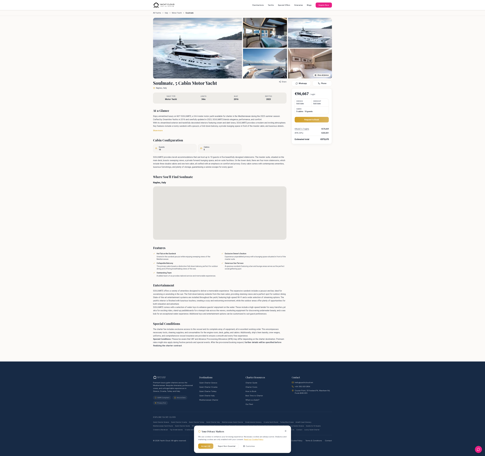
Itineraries (298, 5)
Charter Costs (251, 387)
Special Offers (284, 5)
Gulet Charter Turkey (207, 391)
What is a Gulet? (252, 400)
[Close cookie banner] (285, 431)
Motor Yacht (177, 13)
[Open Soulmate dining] (310, 33)
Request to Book (311, 120)
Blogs (309, 5)
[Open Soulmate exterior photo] (197, 48)
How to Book (251, 391)
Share (284, 82)
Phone (323, 83)
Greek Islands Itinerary (253, 422)
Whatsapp (303, 83)
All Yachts (157, 13)
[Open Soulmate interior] (265, 63)
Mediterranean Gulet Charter (232, 422)
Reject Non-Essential (226, 446)
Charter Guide (251, 383)
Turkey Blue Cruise (287, 422)
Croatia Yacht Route (271, 422)
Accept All (205, 446)
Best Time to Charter (254, 395)
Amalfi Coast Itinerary (303, 422)
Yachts (271, 5)
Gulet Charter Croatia (208, 387)
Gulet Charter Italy (207, 395)
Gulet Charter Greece (208, 383)
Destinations (258, 5)
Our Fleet (249, 404)
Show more (158, 131)
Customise (250, 446)
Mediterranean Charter (208, 400)
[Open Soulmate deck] (265, 33)
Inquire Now (324, 5)
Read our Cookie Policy (253, 439)
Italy (166, 13)
